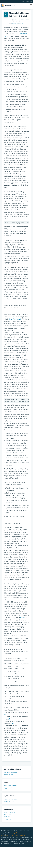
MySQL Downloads (9, 812)
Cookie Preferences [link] (20, 835)
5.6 (17, 23)
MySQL (21, 23)
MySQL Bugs (7, 817)
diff (5, 714)
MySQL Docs (7, 814)
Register (29, 1)
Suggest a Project (9, 801)
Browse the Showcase (10, 799)
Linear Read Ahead (15, 319)
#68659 (22, 618)
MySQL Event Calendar (10, 785)
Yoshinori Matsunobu (21, 19)
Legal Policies (17, 833)
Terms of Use (9, 835)
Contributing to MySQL (10, 772)
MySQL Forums (8, 819)
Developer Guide (8, 774)
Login (23, 1)
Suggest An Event (9, 788)
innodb (14, 23)
